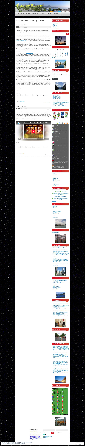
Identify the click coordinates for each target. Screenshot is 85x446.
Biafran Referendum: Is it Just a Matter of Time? (61, 102)
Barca (54, 173)
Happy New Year (21, 25)
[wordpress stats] (44, 434)
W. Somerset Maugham (57, 211)
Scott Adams (55, 216)
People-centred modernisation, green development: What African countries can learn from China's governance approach (61, 315)
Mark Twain (55, 206)
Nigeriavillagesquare (56, 180)
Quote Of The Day (58, 204)
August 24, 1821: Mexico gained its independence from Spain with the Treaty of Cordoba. (60, 356)
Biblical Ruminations (56, 286)
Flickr (63, 12)
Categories (57, 123)
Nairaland (54, 179)
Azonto (54, 285)
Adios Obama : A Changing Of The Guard (60, 105)
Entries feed (55, 25)
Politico (54, 183)
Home (17, 13)
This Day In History (59, 343)
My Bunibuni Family (58, 15)
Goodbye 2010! (55, 289)
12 (67, 53)
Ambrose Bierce (55, 214)
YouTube (67, 12)
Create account (55, 23)
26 (67, 55)
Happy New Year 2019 (56, 97)
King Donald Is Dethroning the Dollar (59, 247)
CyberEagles (55, 177)
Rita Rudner (55, 212)
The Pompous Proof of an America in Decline (60, 262)
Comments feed (55, 26)
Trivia (43, 13)
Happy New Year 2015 (56, 287)
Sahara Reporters (56, 184)
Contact (28, 13)
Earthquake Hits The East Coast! (58, 282)
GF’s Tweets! (56, 230)
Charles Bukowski (56, 213)
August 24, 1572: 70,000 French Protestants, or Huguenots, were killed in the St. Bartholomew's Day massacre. (61, 349)
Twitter (59, 12)
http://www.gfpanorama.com (21, 40)
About (22, 13)
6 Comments (48, 154)
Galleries (49, 13)
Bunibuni (56, 13)
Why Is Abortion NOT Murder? (58, 104)
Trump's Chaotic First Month (58, 103)
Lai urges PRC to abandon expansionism (60, 308)
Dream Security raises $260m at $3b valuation (61, 305)
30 (60, 56)
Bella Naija (55, 174)
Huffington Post (55, 178)
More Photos (54, 201)
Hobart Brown (55, 217)
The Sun (54, 185)
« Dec (53, 57)
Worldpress (57, 300)
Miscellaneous (21, 101)
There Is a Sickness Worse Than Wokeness (60, 259)
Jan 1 (18, 27)
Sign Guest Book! (36, 13)
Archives (62, 123)
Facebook (55, 12)
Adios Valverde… (56, 95)
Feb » (55, 57)
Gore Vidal (55, 210)
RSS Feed (51, 12)
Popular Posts (65, 123)
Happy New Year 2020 (56, 96)
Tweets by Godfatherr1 (55, 232)
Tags (60, 123)
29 (57, 56)
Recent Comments (67, 123)
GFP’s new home (29, 53)
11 (65, 53)
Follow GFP (55, 70)
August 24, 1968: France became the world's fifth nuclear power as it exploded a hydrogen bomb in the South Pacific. (60, 362)
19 (67, 54)
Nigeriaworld (55, 181)
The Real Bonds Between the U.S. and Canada (61, 253)
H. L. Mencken (55, 207)
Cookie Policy (23, 443)
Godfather (25, 27)
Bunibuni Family (55, 288)
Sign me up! (55, 78)
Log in (54, 24)
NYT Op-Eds (57, 245)
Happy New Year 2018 (56, 98)
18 (65, 54)
